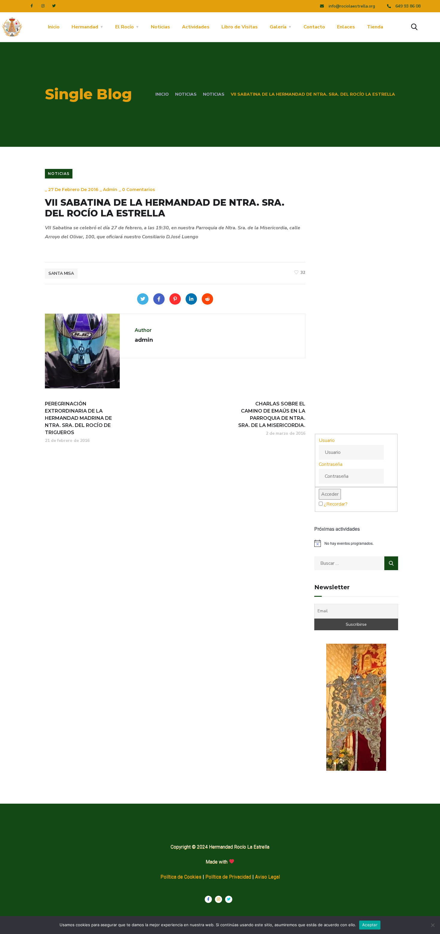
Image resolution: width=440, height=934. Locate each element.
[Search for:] (356, 563)
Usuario (327, 440)
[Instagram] (43, 6)
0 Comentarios (138, 189)
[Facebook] (159, 299)
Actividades (196, 27)
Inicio (54, 27)
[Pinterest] (175, 299)
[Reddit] (207, 299)
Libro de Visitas (239, 27)
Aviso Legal (267, 877)
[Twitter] (54, 6)
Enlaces (346, 27)
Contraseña (330, 464)
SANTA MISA (61, 273)
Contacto (314, 27)
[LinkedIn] (191, 299)
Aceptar (369, 924)
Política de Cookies (180, 877)
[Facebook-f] (32, 6)
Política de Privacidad (228, 877)
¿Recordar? (336, 504)
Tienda (375, 27)
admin (110, 189)
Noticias (160, 27)
